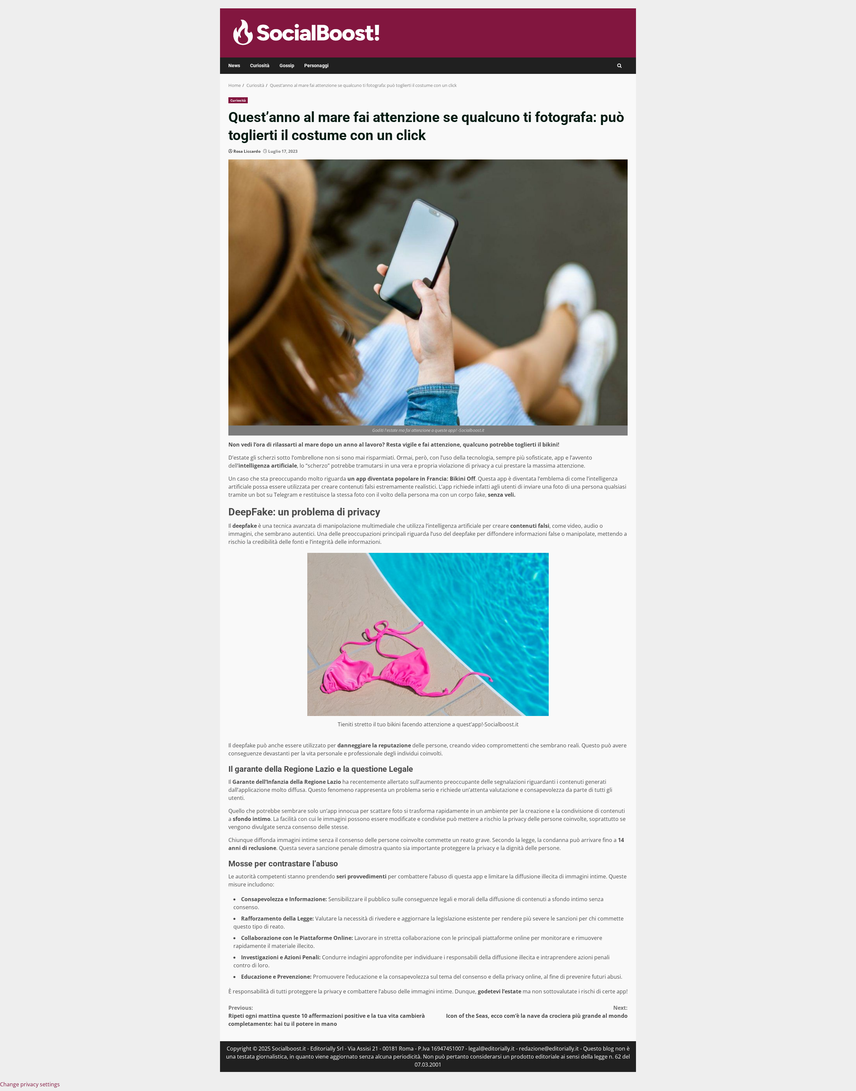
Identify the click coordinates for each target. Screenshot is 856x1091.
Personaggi (316, 65)
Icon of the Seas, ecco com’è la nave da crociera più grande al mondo (537, 1011)
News (234, 65)
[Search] (619, 65)
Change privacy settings (30, 1084)
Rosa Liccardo (246, 151)
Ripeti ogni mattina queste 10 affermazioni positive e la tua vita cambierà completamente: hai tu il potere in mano (326, 1015)
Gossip (287, 65)
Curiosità (260, 65)
